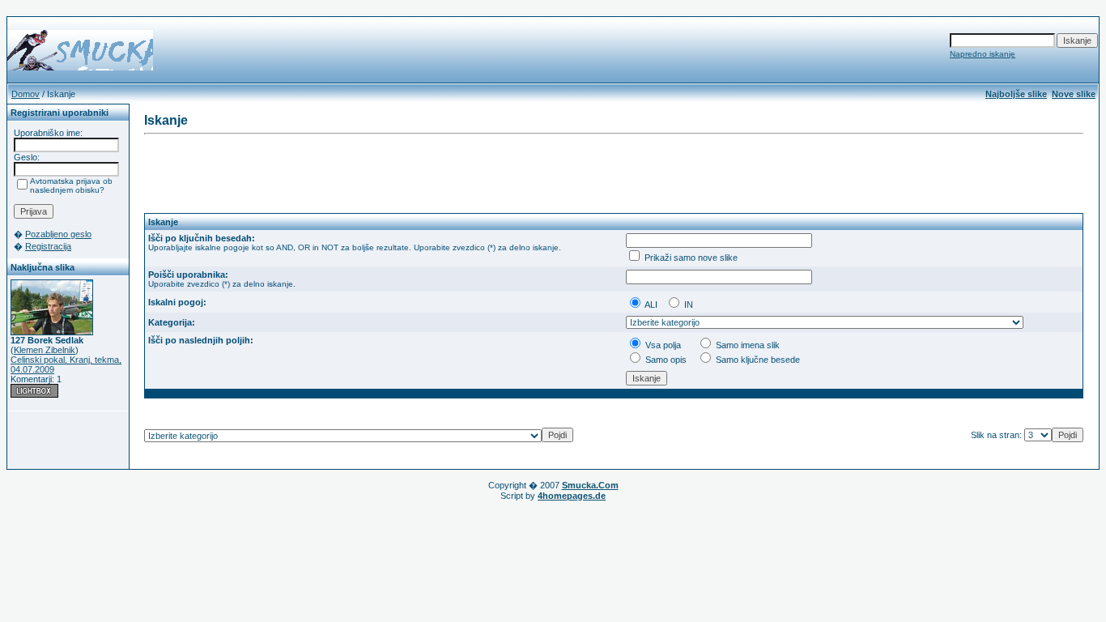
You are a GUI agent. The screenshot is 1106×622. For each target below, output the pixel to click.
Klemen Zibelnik (44, 350)
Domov (25, 94)
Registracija (48, 246)
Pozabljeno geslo (58, 234)
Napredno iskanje (982, 53)
